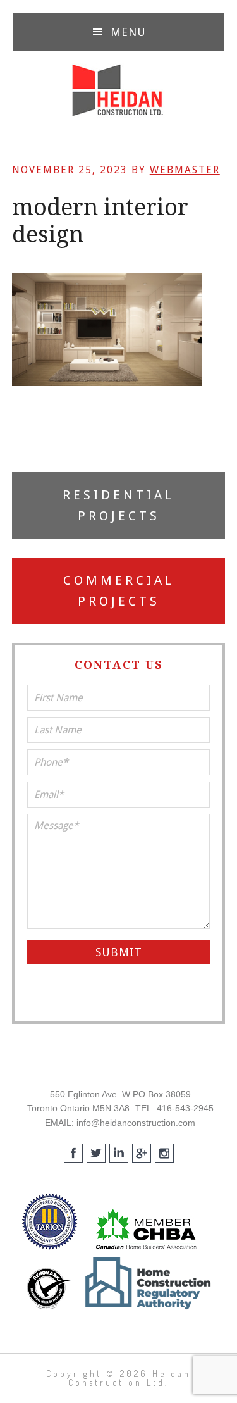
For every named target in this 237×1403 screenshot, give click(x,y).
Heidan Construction (118, 90)
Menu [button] (128, 32)
